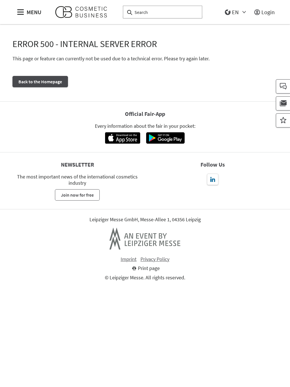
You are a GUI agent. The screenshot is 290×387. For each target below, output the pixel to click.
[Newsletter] (283, 103)
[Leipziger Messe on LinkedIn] (212, 179)
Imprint (129, 259)
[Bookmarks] (283, 120)
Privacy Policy (154, 259)
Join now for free (77, 195)
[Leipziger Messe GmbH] (145, 239)
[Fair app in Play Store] (165, 138)
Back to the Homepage (40, 81)
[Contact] (283, 86)
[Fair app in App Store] (122, 138)
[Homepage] (83, 12)
